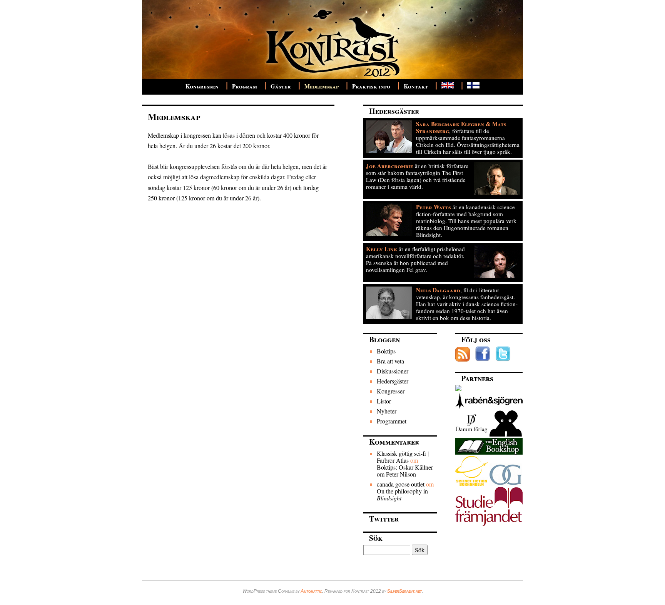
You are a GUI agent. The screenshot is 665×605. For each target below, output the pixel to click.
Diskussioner (392, 371)
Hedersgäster (392, 381)
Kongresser (390, 391)
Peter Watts (433, 207)
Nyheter (386, 411)
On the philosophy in (402, 494)
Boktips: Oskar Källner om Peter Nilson (405, 470)
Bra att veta (390, 361)
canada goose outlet (400, 484)
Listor (384, 401)
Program (244, 86)
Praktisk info (371, 86)
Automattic (311, 591)
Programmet (391, 421)
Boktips (386, 351)
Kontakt (416, 86)
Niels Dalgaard (438, 290)
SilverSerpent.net (404, 591)
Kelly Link (381, 249)
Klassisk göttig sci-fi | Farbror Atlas (403, 456)
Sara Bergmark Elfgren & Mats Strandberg (461, 127)
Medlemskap (321, 86)
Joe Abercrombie (389, 166)
